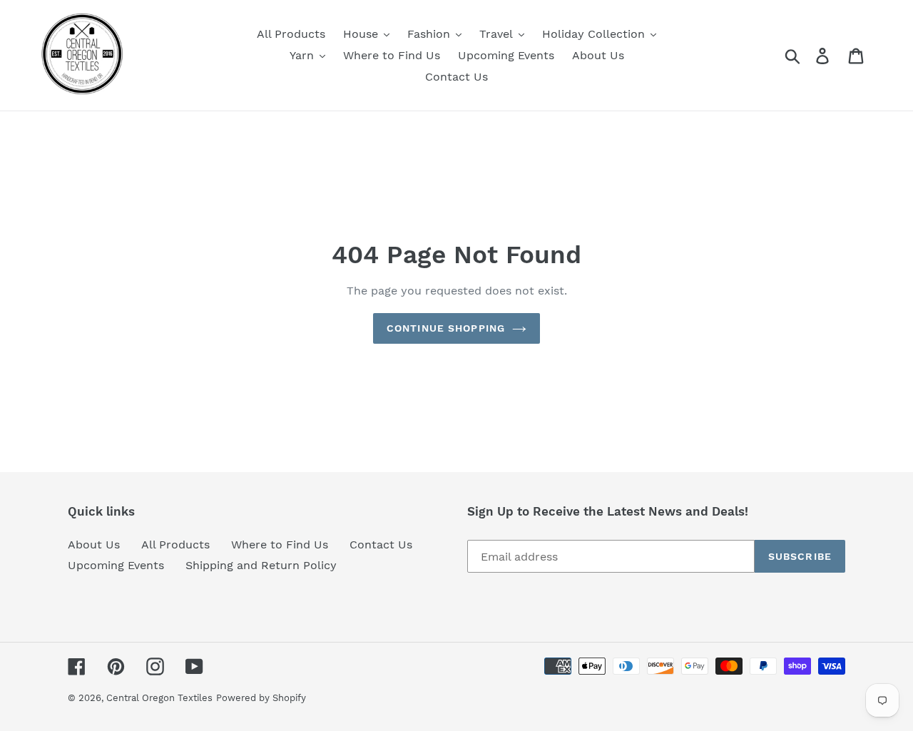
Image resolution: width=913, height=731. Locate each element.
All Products (175, 544)
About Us (94, 544)
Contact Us (381, 544)
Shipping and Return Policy (261, 565)
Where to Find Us (279, 544)
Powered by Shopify (261, 697)
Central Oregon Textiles (159, 697)
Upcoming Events (116, 565)
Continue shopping (446, 328)
